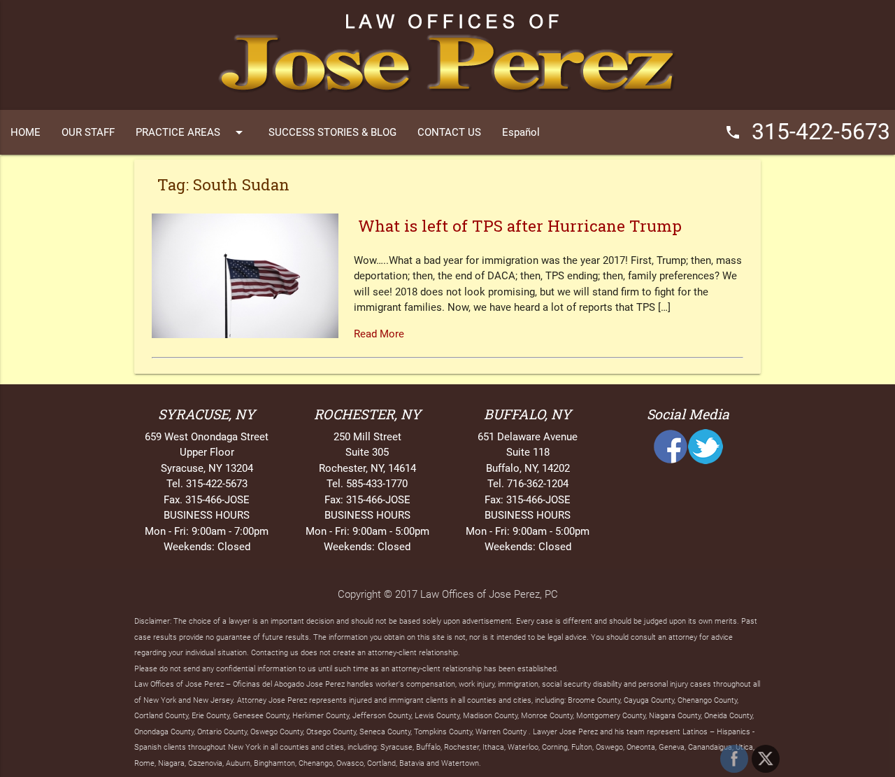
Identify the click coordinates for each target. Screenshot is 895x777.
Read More (379, 334)
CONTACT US (449, 132)
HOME (25, 132)
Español (521, 132)
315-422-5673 (807, 132)
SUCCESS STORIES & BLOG (332, 132)
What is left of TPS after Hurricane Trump (520, 225)
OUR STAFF (88, 132)
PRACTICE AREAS (192, 132)
